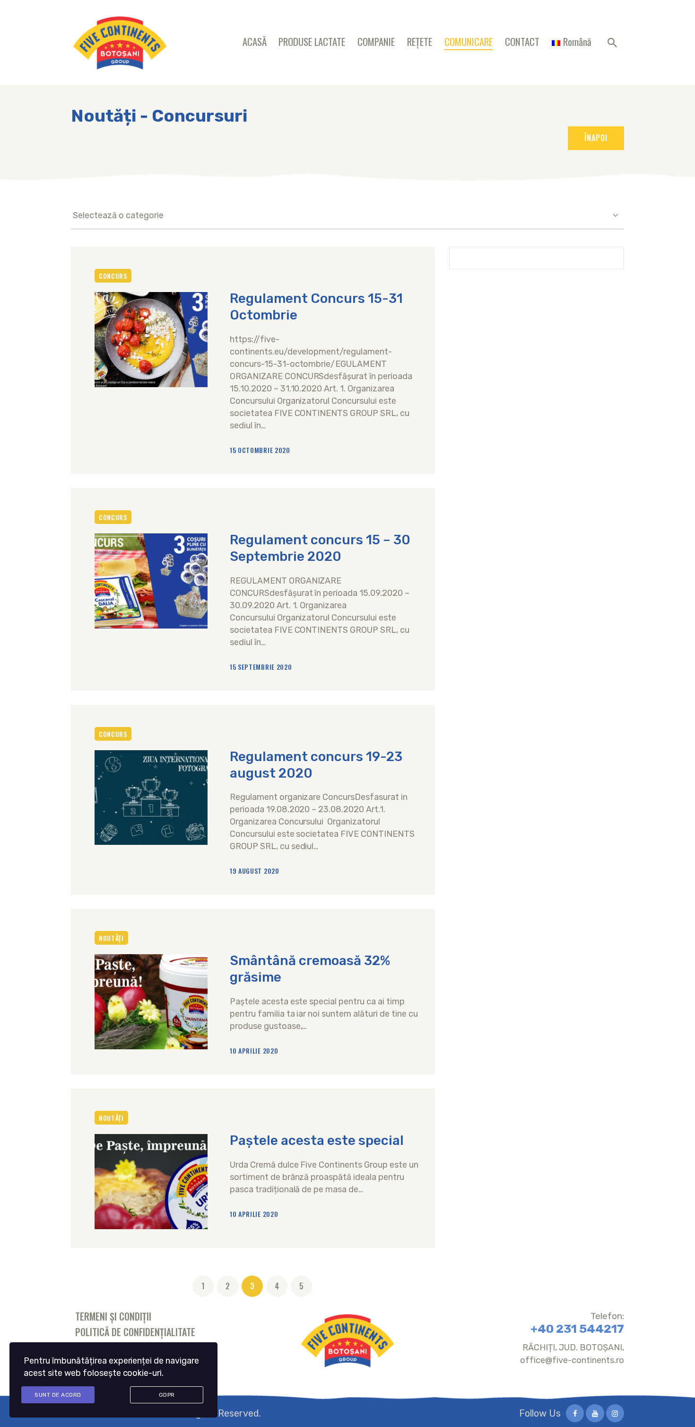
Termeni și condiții (113, 1316)
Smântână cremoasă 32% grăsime (310, 969)
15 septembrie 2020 (261, 667)
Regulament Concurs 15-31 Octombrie (316, 307)
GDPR (167, 1395)
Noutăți (111, 938)
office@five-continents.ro (572, 1360)
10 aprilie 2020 (254, 1050)
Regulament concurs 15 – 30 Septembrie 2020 (320, 548)
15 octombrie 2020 (260, 450)
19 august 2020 (254, 871)
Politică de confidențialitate (135, 1332)
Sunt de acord (58, 1395)
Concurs (113, 276)
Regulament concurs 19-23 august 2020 (316, 765)
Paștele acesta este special (317, 1140)
